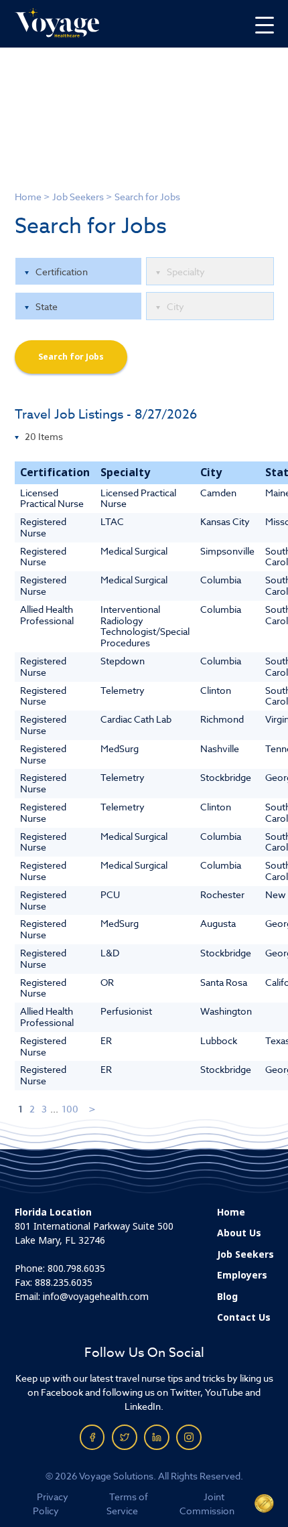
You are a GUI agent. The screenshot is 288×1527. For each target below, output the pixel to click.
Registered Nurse (43, 527)
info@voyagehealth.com (96, 1296)
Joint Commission (206, 1503)
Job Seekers (78, 196)
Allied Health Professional (47, 615)
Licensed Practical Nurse (52, 498)
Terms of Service (127, 1503)
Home (28, 196)
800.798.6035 (76, 1268)
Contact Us (244, 1317)
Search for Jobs (71, 357)
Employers (242, 1275)
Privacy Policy (50, 1503)
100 (70, 1108)
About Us (239, 1233)
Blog (227, 1296)
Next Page (92, 1109)
